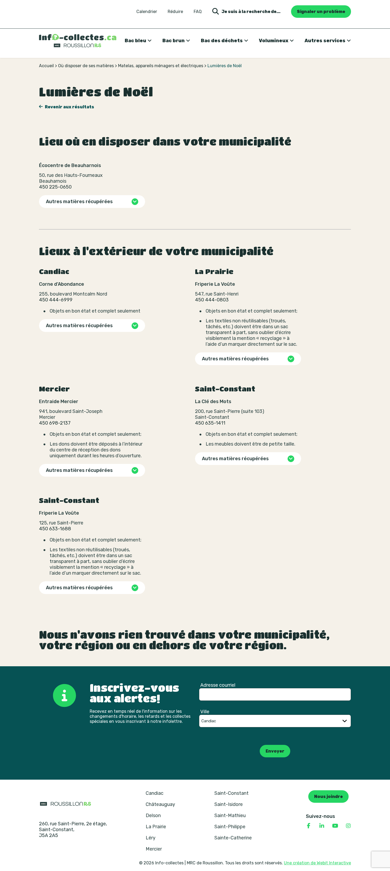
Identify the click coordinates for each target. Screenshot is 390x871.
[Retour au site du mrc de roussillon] (65, 803)
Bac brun (173, 41)
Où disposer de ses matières (86, 65)
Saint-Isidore (228, 804)
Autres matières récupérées (79, 201)
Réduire (175, 12)
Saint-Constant (231, 793)
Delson (153, 815)
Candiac (154, 793)
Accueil (46, 65)
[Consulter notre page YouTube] (335, 826)
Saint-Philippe (229, 827)
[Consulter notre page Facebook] (308, 826)
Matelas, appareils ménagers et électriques (160, 65)
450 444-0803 (212, 300)
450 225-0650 (55, 187)
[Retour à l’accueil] (77, 40)
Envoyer (275, 751)
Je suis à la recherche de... (251, 11)
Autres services (325, 41)
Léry (150, 838)
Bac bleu (135, 41)
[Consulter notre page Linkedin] (321, 826)
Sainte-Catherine (233, 838)
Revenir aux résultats (69, 106)
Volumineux (273, 41)
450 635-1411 (210, 423)
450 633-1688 (55, 529)
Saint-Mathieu (230, 815)
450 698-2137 (55, 423)
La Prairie (156, 827)
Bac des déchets (222, 41)
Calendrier (146, 12)
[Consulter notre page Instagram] (348, 826)
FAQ (198, 12)
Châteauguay (160, 804)
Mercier (154, 849)
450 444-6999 (55, 300)
